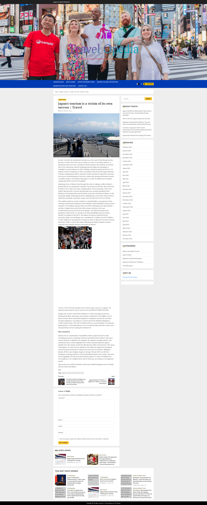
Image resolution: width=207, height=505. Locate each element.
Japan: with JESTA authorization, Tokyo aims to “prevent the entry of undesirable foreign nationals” (137, 113)
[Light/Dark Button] (138, 84)
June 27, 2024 (68, 111)
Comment (61, 398)
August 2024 (126, 210)
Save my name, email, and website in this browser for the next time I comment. (84, 439)
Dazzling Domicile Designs (130, 277)
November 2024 (128, 200)
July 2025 (125, 172)
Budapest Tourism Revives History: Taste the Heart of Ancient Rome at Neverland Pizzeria (137, 123)
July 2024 (125, 214)
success (68, 373)
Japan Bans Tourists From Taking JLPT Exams (76, 459)
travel (78, 373)
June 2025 (126, 175)
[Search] (142, 84)
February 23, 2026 (139, 485)
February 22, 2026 (73, 462)
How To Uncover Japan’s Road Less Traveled (136, 119)
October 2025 (127, 161)
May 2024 (126, 221)
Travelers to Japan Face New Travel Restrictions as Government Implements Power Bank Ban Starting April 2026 (137, 130)
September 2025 (128, 165)
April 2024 (126, 225)
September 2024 (128, 207)
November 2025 (128, 158)
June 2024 (126, 217)
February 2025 (127, 189)
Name (60, 420)
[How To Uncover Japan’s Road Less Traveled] (93, 480)
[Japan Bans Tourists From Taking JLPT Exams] (60, 459)
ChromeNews (108, 503)
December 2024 (127, 196)
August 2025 (126, 168)
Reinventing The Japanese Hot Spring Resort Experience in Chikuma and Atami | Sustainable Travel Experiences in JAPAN (108, 461)
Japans (63, 373)
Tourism (73, 373)
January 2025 (127, 193)
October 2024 (127, 203)
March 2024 (126, 228)
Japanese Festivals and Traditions (64, 86)
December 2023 (127, 239)
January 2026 (127, 151)
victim (82, 373)
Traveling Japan (58, 82)
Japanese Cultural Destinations (107, 82)
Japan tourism (70, 82)
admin (61, 111)
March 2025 (126, 186)
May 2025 (126, 179)
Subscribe (150, 84)
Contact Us (82, 86)
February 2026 (127, 147)
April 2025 (126, 182)
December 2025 (127, 154)
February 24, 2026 (106, 483)
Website (60, 432)
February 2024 (127, 232)
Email (60, 426)
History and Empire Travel (86, 82)
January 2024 (127, 235)
